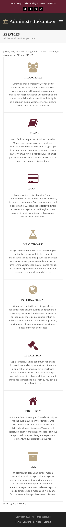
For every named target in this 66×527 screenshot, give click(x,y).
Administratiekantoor (33, 21)
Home (18, 521)
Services (37, 521)
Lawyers (27, 521)
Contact (47, 521)
